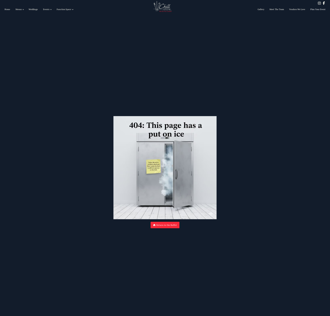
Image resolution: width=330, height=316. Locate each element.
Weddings (33, 9)
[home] (165, 6)
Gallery (261, 9)
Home (7, 9)
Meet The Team (276, 9)
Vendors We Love (297, 9)
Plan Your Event (317, 9)
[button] (19, 9)
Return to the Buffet (165, 225)
